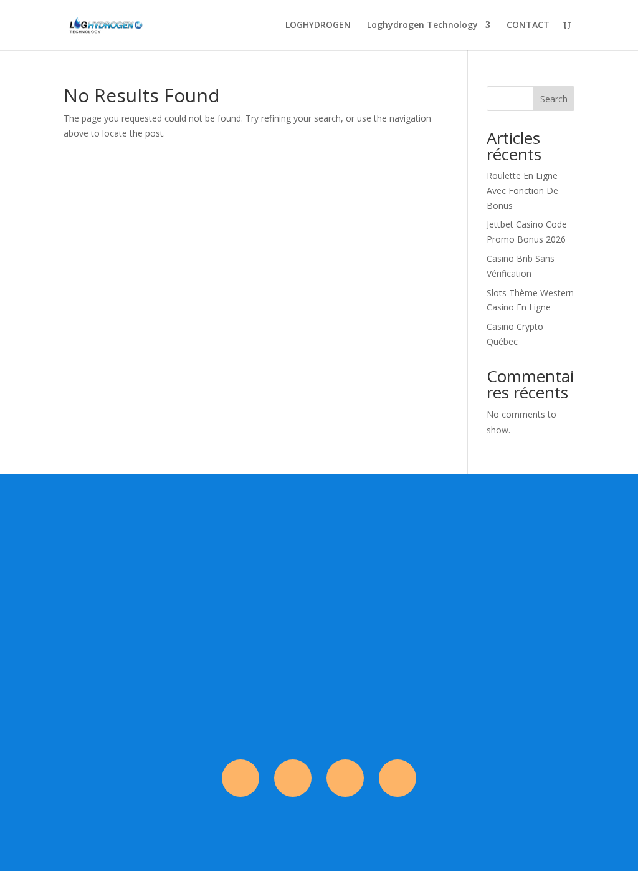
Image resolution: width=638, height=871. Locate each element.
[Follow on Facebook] (240, 778)
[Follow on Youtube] (345, 778)
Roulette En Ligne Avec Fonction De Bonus (522, 190)
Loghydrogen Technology (422, 26)
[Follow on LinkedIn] (397, 778)
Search (554, 99)
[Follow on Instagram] (293, 778)
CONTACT (528, 26)
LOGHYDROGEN (318, 26)
